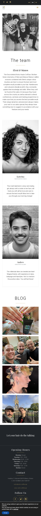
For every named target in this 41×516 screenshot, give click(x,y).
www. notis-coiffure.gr (20, 488)
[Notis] (3, 8)
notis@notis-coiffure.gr (20, 484)
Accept (5, 513)
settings (15, 509)
